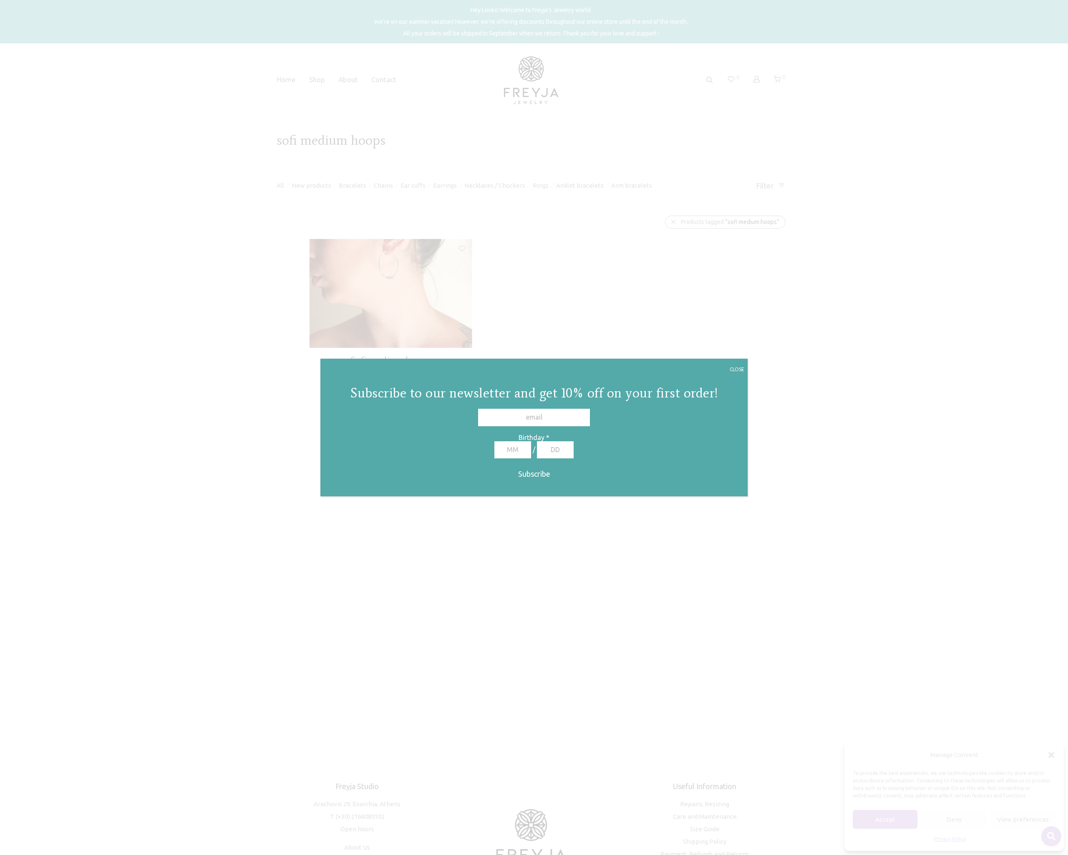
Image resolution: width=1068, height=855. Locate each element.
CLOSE (737, 369)
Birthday (534, 437)
